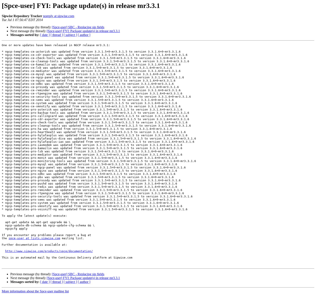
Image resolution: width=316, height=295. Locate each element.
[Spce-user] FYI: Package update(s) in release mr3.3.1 (83, 31)
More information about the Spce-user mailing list (35, 291)
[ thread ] (57, 35)
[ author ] (84, 35)
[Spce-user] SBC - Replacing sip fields (78, 27)
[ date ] (45, 35)
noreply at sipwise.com (58, 16)
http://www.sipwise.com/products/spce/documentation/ (49, 251)
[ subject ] (70, 35)
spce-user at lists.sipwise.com (34, 238)
